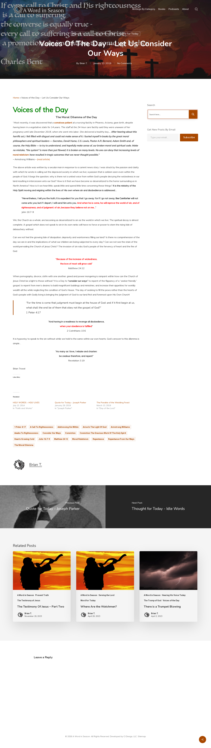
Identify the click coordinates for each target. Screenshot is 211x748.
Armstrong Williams (120, 427)
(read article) (43, 159)
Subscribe (189, 137)
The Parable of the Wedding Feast (113, 402)
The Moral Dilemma (23, 445)
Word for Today (129, 33)
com (56, 122)
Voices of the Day (104, 33)
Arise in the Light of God (95, 427)
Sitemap (142, 736)
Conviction (70, 433)
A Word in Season (25, 595)
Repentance (98, 439)
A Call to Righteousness (41, 427)
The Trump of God (152, 600)
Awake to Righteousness (26, 433)
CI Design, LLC (130, 736)
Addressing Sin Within (68, 427)
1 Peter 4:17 (20, 427)
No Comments (124, 63)
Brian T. (83, 63)
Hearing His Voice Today (173, 595)
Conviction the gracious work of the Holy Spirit (103, 433)
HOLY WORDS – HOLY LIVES (26, 402)
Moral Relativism (80, 439)
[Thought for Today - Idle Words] (158, 506)
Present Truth (80, 33)
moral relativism (21, 154)
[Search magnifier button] (193, 114)
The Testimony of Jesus (28, 600)
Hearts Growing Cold (24, 439)
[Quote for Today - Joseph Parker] (53, 506)
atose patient (65, 122)
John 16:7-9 (44, 439)
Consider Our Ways (52, 433)
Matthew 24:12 (61, 439)
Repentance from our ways (121, 439)
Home (16, 97)
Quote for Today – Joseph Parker (70, 402)
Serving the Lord (106, 595)
